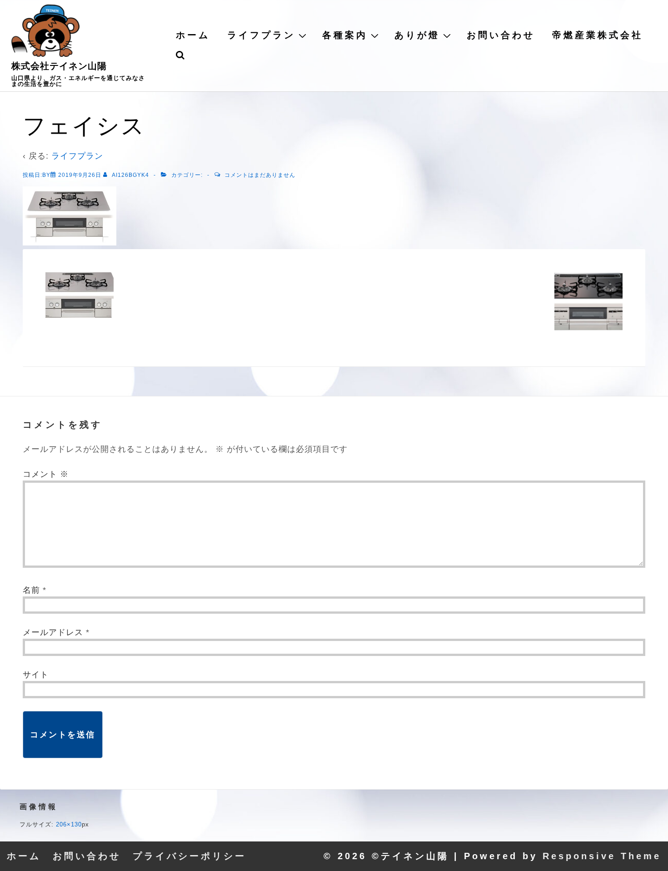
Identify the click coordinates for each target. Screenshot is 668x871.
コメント (46, 474)
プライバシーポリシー (189, 856)
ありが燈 (417, 35)
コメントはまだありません (259, 175)
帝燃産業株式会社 (597, 35)
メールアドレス (53, 632)
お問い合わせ (501, 35)
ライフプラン (261, 35)
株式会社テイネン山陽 (59, 66)
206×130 (69, 824)
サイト (36, 674)
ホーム (193, 35)
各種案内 (345, 35)
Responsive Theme (602, 856)
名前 (31, 590)
